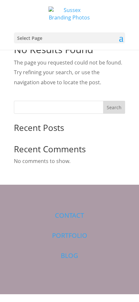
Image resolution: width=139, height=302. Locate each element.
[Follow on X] (60, 196)
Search (114, 107)
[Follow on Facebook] (45, 196)
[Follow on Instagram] (75, 196)
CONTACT (69, 215)
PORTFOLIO (69, 235)
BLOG (69, 255)
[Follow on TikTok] (89, 196)
